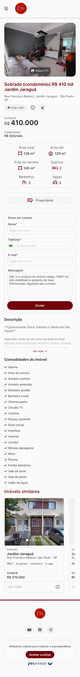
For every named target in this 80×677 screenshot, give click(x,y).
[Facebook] (40, 629)
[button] (40, 50)
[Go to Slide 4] (36, 540)
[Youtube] (29, 629)
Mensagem (15, 270)
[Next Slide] (72, 50)
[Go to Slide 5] (39, 540)
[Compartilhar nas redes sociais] (42, 107)
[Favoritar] (33, 107)
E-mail (13, 255)
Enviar (40, 305)
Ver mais (38, 351)
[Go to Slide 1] (27, 540)
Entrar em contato (20, 217)
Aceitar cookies (40, 654)
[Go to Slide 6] (41, 540)
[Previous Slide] (7, 50)
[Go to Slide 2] (30, 540)
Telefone (14, 239)
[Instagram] (50, 629)
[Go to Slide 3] (33, 540)
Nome (12, 224)
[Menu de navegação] (6, 9)
